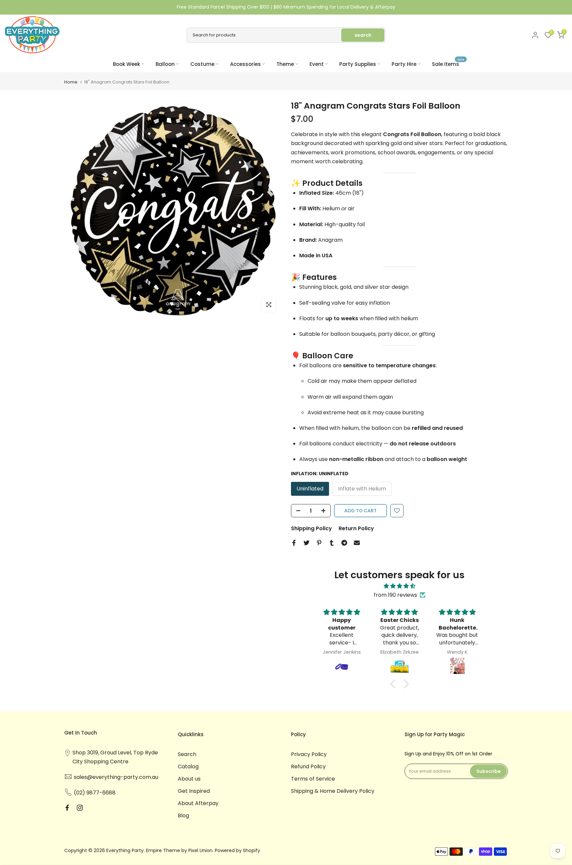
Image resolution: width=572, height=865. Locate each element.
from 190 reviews (395, 595)
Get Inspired (194, 791)
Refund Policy (308, 766)
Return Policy (356, 528)
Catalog (188, 766)
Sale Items (448, 64)
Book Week (126, 64)
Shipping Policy (311, 528)
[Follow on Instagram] (80, 808)
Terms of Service (313, 779)
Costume (202, 64)
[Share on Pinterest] (319, 543)
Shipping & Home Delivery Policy (332, 791)
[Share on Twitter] (307, 543)
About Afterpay (198, 803)
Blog (183, 815)
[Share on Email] (357, 543)
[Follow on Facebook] (67, 808)
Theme (285, 64)
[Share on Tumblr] (332, 543)
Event (317, 64)
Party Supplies (357, 64)
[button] (394, 683)
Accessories (245, 64)
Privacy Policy (309, 754)
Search (187, 754)
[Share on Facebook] (294, 543)
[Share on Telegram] (344, 543)
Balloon (165, 64)
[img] (399, 586)
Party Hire (404, 64)
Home (70, 82)
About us (189, 779)
